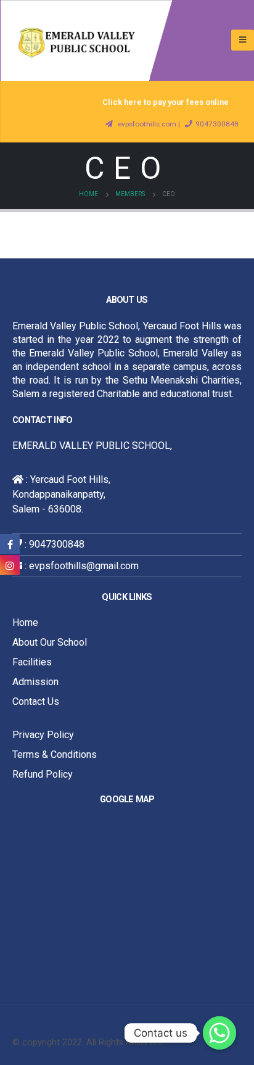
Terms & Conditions (54, 754)
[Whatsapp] (219, 1033)
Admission (35, 682)
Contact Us (35, 701)
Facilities (32, 662)
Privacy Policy (43, 735)
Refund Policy (42, 774)
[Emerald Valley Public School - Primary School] (86, 40)
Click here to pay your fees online (165, 102)
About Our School (49, 642)
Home (25, 622)
